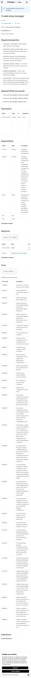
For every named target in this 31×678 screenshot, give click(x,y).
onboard (14, 156)
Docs (19, 2)
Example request (7, 223)
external (14, 149)
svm (13, 215)
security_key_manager (20, 253)
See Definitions (7, 638)
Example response (8, 257)
